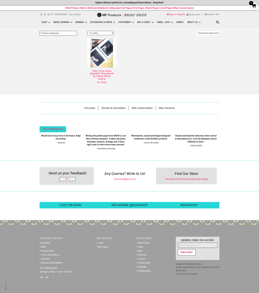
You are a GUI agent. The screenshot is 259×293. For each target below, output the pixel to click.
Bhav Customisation (184, 8)
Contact (142, 259)
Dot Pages (126, 8)
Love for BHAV (70, 205)
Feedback (45, 243)
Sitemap (142, 267)
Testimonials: (53, 129)
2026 (67, 8)
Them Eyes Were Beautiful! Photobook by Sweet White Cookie (102, 75)
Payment (45, 259)
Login (100, 243)
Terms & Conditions (50, 255)
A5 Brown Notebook (98, 8)
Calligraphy (115, 8)
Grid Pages (138, 8)
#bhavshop (189, 205)
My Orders (103, 247)
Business (142, 255)
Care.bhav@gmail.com (125, 179)
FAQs (43, 247)
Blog (140, 251)
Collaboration (144, 271)
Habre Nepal (191, 274)
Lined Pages (166, 8)
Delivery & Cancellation (52, 263)
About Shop (143, 243)
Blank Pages (152, 8)
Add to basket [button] (103, 62)
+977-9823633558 (48, 268)
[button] (217, 22)
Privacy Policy (47, 251)
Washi (83, 8)
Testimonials (144, 263)
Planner (75, 8)
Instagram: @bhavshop (129, 205)
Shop (140, 247)
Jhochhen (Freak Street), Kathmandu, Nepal (186, 179)
